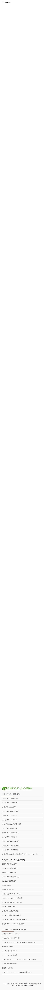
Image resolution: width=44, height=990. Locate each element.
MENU (8, 2)
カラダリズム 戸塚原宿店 (10, 803)
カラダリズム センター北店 (11, 845)
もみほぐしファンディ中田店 (11, 894)
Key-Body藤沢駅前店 (9, 881)
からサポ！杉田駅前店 (9, 872)
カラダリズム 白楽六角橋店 (11, 850)
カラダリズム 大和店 (9, 807)
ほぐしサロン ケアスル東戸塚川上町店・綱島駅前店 (19, 942)
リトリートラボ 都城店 (9, 955)
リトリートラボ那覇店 (9, 963)
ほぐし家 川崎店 (7, 968)
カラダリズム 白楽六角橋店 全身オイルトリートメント (19, 854)
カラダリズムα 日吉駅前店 (10, 841)
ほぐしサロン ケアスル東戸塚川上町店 (14, 919)
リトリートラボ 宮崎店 (9, 951)
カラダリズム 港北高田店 (10, 832)
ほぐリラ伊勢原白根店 (9, 864)
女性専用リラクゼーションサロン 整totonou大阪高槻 (19, 959)
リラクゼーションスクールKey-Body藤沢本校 (16, 972)
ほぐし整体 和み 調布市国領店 (12, 902)
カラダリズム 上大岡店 (9, 820)
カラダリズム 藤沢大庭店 (10, 811)
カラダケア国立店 (8, 889)
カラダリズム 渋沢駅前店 (10, 911)
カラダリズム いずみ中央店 (11, 798)
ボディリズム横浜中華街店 (10, 877)
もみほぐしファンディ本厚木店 (12, 898)
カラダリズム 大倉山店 (9, 815)
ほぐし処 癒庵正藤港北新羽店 (11, 915)
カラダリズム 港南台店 (9, 837)
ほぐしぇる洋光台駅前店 (10, 868)
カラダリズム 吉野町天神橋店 (11, 824)
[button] (3, 2)
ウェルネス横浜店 (8, 946)
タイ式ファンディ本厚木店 (10, 938)
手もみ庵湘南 (6, 885)
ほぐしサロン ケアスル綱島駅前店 (13, 924)
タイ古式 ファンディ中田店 (11, 934)
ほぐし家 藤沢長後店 (9, 906)
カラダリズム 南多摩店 (9, 828)
